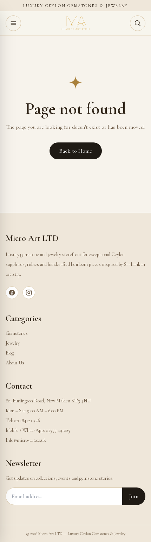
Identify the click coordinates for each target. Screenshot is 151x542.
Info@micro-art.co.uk (26, 440)
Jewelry (13, 343)
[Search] (137, 23)
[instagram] (28, 292)
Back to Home (75, 150)
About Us (15, 363)
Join (133, 496)
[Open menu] (13, 23)
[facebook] (12, 292)
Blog (10, 353)
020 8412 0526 (27, 420)
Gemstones (17, 333)
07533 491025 (58, 430)
